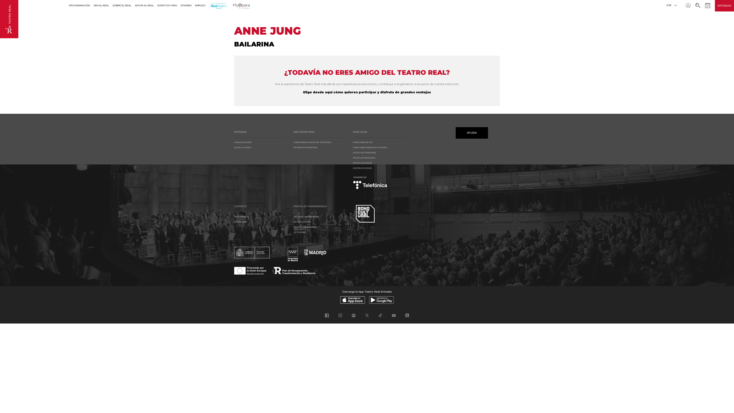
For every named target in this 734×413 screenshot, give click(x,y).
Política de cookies (362, 163)
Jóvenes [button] (186, 5)
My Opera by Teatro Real (306, 147)
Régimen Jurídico (302, 222)
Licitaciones (300, 232)
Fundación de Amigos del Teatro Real (312, 142)
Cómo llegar (240, 222)
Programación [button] (79, 5)
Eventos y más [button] (167, 5)
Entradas (724, 5)
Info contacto (241, 217)
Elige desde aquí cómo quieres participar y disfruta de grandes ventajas (367, 92)
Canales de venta (243, 142)
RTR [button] (211, 5)
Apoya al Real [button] (144, 5)
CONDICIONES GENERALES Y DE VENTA (370, 147)
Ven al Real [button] (101, 5)
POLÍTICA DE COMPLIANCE (364, 153)
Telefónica (370, 183)
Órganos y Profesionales (306, 217)
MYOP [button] (235, 5)
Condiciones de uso (362, 142)
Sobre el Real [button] (122, 5)
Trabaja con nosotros (305, 227)
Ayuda (472, 132)
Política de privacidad (364, 158)
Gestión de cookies (362, 168)
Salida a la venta (243, 147)
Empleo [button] (200, 5)
